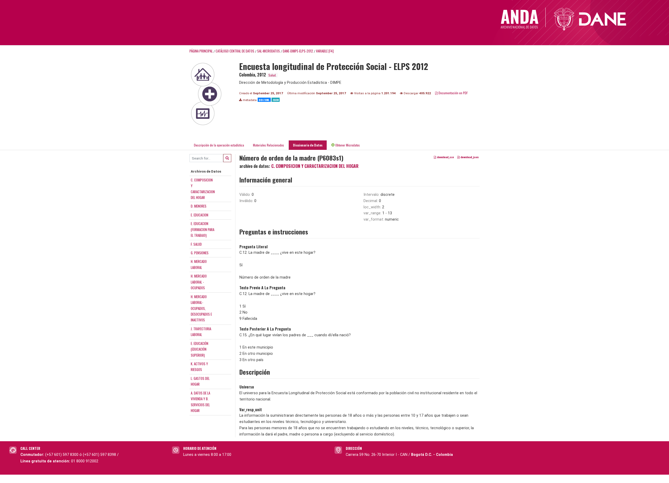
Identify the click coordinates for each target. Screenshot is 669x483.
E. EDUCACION (199, 214)
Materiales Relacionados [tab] (268, 145)
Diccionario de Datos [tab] (307, 145)
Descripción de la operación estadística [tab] (219, 145)
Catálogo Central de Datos (235, 51)
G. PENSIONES (200, 252)
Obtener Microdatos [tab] (347, 145)
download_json (469, 157)
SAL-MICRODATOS (268, 51)
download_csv (445, 157)
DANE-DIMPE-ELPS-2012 (298, 51)
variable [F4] (325, 51)
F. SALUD (196, 244)
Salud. (272, 75)
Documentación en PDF (453, 93)
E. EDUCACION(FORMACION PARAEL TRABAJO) (202, 229)
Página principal (201, 51)
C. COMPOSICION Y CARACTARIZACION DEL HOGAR (315, 166)
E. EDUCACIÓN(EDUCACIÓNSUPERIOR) (199, 349)
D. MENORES (198, 206)
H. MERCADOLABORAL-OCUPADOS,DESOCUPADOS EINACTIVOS (201, 308)
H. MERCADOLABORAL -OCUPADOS (199, 281)
